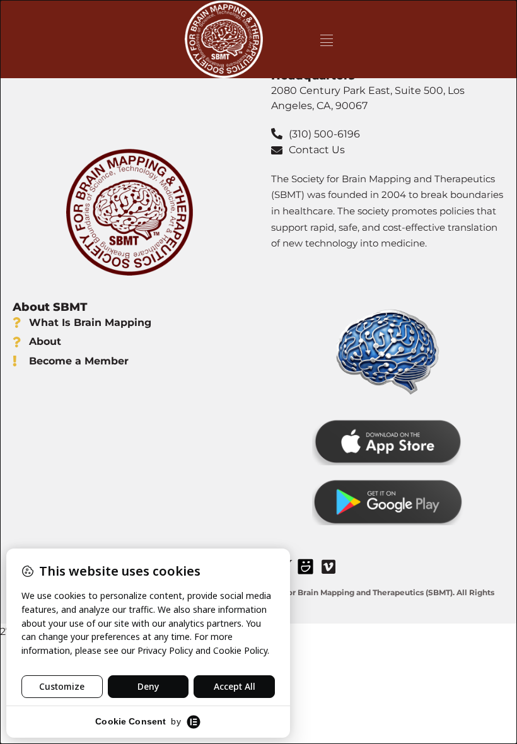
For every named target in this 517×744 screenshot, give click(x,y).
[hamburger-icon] (326, 39)
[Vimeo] (328, 566)
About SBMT (50, 307)
